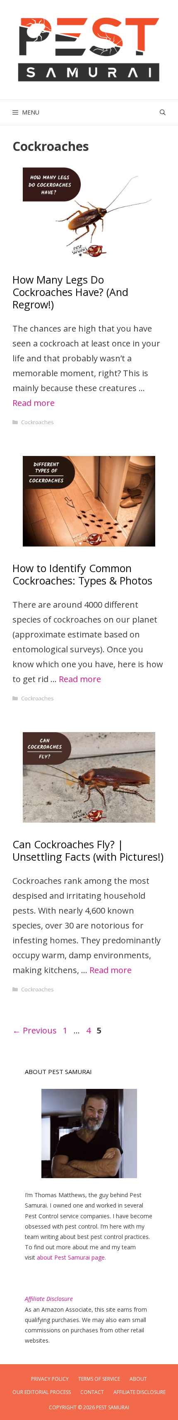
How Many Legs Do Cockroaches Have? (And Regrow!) (70, 291)
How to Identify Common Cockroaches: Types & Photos (82, 574)
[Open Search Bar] (162, 112)
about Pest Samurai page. (71, 1257)
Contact (92, 1392)
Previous (34, 1030)
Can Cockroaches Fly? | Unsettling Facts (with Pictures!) (88, 850)
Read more (33, 402)
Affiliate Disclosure (139, 1392)
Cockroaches (37, 422)
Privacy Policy (50, 1378)
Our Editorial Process (41, 1392)
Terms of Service (99, 1378)
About (138, 1378)
